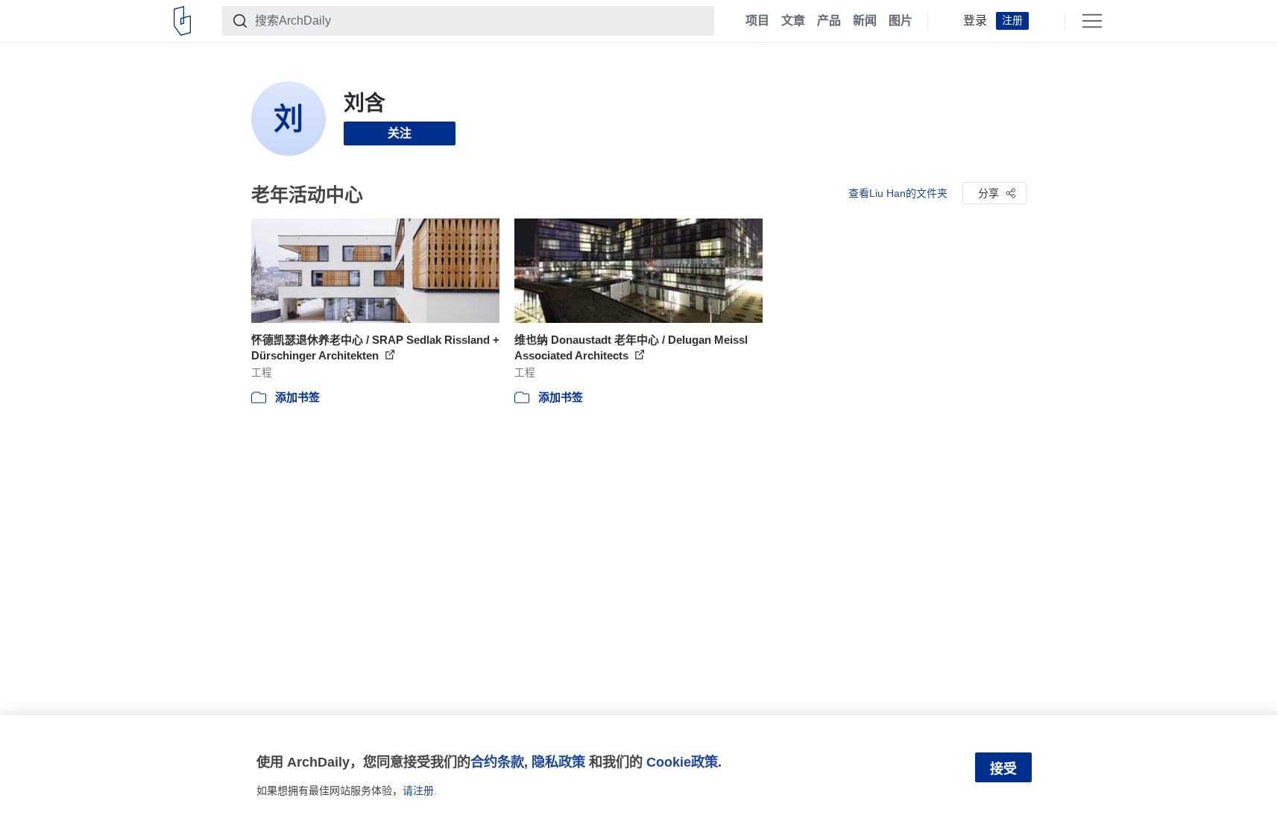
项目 (757, 21)
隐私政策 (558, 762)
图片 (900, 21)
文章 (793, 21)
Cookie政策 (682, 762)
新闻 (865, 21)
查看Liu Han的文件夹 (897, 193)
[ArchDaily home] (182, 21)
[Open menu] (1092, 21)
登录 (975, 21)
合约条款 (497, 762)
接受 (1003, 768)
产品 (829, 21)
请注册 (418, 790)
